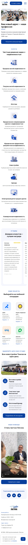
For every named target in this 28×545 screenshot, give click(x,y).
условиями (14, 541)
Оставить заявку (16, 3)
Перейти (4, 320)
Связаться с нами (14, 482)
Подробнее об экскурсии (14, 416)
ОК (23, 539)
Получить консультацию (14, 42)
